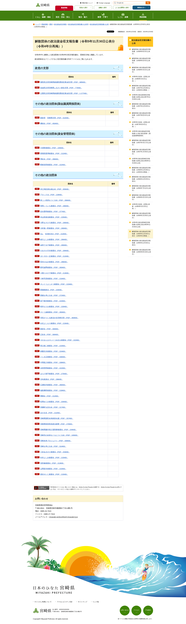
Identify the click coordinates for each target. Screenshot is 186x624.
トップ (37, 24)
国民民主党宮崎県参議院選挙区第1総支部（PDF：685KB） (63, 82)
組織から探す (103, 7)
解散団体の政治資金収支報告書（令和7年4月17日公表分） (141, 143)
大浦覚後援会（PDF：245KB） (52, 148)
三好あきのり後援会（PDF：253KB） (55, 452)
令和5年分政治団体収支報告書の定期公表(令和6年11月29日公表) (141, 161)
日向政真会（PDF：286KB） (51, 379)
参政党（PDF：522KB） (55, 118)
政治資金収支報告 (60, 24)
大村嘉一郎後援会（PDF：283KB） (54, 228)
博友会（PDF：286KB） (49, 159)
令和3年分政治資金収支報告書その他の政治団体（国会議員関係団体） (141, 133)
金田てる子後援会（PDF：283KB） (54, 245)
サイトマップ (82, 602)
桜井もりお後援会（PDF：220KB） (54, 307)
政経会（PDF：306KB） (49, 329)
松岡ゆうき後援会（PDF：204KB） (54, 402)
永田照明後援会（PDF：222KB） (53, 368)
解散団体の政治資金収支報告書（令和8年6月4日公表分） (141, 61)
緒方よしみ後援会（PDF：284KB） (54, 239)
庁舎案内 (148, 610)
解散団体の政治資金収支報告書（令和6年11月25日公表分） (141, 179)
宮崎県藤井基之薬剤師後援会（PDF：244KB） (58, 430)
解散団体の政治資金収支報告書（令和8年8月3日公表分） (141, 51)
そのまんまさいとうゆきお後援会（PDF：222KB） (60, 340)
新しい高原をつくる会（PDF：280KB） (56, 200)
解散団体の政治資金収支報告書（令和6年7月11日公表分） (141, 188)
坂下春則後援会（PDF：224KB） (53, 301)
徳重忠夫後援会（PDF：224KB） (53, 351)
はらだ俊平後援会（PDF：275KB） (54, 374)
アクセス (136, 610)
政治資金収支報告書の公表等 (78, 24)
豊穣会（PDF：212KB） (49, 396)
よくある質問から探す (122, 7)
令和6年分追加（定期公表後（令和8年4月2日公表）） (141, 79)
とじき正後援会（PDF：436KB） (53, 357)
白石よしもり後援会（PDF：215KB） (55, 323)
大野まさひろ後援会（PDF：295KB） (55, 223)
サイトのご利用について (43, 602)
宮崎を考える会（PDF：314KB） (53, 446)
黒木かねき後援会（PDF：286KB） (54, 262)
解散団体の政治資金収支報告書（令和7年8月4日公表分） (141, 115)
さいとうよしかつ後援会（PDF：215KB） (56, 284)
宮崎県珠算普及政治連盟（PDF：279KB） (56, 424)
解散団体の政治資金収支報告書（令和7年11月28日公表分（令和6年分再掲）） (141, 88)
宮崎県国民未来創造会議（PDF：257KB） (56, 418)
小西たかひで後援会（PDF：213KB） (55, 273)
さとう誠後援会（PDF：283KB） (53, 312)
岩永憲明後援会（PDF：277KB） (53, 211)
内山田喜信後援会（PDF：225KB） (54, 217)
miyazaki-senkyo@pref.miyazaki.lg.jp (63, 517)
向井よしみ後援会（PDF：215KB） (54, 458)
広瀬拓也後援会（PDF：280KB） (53, 385)
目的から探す (83, 7)
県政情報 (45, 24)
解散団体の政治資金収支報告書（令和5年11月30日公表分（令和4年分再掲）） (141, 234)
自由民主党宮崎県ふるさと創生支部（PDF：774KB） (61, 88)
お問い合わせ (125, 610)
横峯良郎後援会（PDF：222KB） (53, 165)
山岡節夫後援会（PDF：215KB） (53, 469)
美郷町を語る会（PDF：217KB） (53, 407)
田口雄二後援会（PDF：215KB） (53, 346)
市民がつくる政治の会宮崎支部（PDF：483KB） (59, 318)
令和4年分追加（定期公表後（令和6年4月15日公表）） (141, 206)
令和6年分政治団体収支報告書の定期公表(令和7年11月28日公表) (141, 97)
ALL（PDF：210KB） (54, 234)
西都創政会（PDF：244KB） (51, 290)
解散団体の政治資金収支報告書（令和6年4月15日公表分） (141, 197)
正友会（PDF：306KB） (49, 334)
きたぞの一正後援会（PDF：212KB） (55, 256)
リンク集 (96, 602)
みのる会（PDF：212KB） (50, 413)
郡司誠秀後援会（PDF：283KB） (53, 267)
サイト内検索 (114, 3)
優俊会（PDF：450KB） (49, 123)
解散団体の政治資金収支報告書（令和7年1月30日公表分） (141, 152)
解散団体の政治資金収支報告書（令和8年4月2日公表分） (141, 70)
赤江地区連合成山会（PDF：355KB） (55, 189)
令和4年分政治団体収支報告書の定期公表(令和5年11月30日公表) (141, 225)
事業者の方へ (141, 7)
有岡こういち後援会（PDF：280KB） (55, 206)
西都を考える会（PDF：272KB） (53, 295)
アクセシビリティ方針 (64, 602)
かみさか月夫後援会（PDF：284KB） (55, 251)
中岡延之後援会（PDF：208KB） (53, 362)
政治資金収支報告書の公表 (99, 24)
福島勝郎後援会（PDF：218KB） (53, 390)
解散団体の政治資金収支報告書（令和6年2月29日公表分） (141, 215)
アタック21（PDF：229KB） (51, 195)
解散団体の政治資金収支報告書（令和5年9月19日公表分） (141, 252)
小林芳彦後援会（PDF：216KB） (53, 279)
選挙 (51, 24)
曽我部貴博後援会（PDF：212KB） (54, 153)
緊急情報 (64, 8)
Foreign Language (104, 3)
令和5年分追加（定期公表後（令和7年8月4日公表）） (141, 124)
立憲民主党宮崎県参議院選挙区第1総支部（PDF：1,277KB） (64, 93)
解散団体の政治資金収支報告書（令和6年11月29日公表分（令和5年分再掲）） (141, 170)
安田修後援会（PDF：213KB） (52, 463)
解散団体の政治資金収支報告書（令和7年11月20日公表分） (141, 106)
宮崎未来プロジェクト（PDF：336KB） (56, 441)
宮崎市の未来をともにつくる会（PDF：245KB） (59, 435)
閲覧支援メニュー (87, 3)
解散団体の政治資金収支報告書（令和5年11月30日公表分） (141, 243)
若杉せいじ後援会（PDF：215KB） (54, 474)
